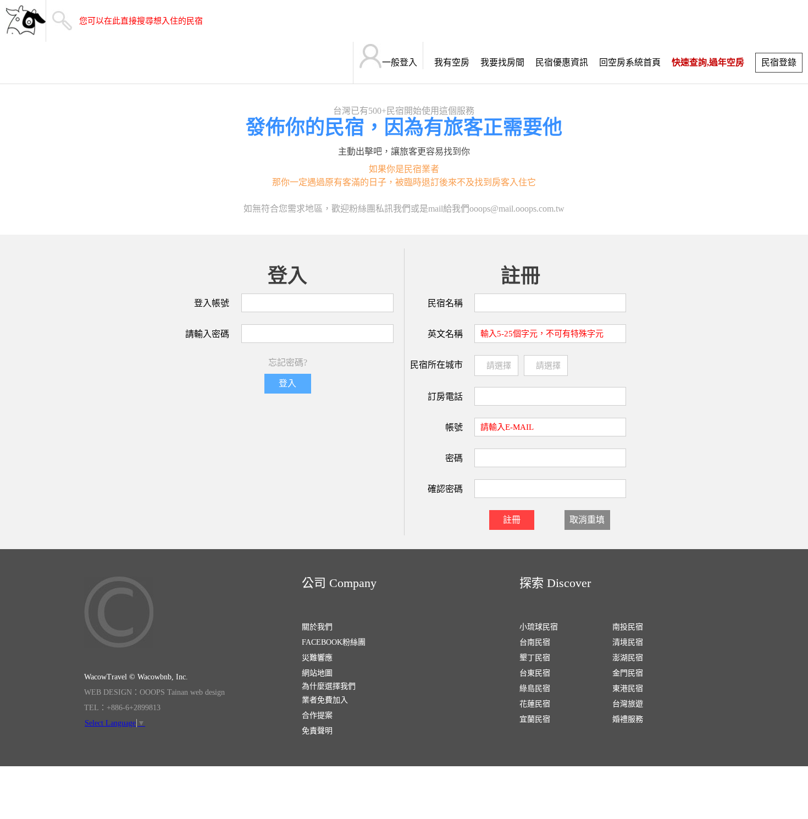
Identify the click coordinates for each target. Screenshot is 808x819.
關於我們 (317, 627)
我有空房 (451, 62)
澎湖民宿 (627, 658)
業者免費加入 (325, 700)
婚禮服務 (627, 719)
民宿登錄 (778, 62)
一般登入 (399, 62)
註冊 (512, 519)
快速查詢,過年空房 (708, 62)
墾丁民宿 (534, 658)
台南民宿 (534, 642)
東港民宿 (627, 688)
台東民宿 (534, 673)
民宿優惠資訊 (561, 62)
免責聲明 (317, 731)
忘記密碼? (287, 362)
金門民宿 (627, 673)
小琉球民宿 (538, 627)
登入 (287, 383)
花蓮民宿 (534, 704)
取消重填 (587, 519)
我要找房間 (502, 62)
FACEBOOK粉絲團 (334, 642)
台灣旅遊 (627, 704)
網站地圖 (317, 673)
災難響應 (317, 658)
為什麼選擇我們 (329, 686)
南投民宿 (627, 627)
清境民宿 (627, 642)
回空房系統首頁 (630, 62)
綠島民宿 (534, 688)
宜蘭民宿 (534, 719)
